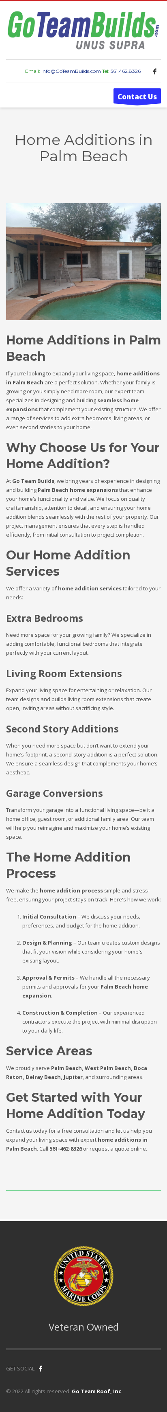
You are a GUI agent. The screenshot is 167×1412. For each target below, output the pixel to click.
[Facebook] (155, 71)
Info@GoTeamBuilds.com (71, 71)
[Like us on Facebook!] (40, 1368)
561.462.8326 (126, 71)
